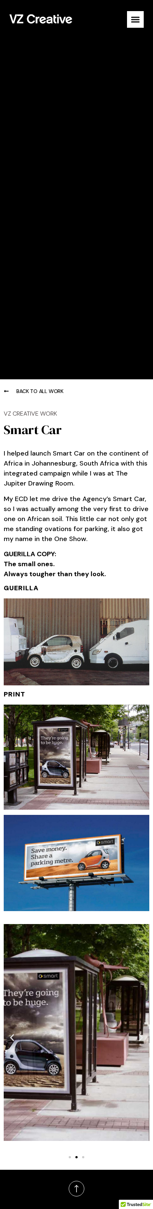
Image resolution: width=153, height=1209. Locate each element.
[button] (135, 19)
